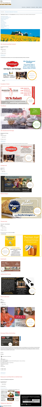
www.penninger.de (3, 55)
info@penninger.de (3, 372)
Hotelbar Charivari (3, 19)
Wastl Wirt (2, 20)
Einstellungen (29, 404)
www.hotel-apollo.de (3, 272)
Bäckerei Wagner (3, 24)
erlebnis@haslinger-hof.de (4, 173)
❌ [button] (40, 395)
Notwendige (24, 404)
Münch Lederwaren (3, 22)
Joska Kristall (2, 21)
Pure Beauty (2, 27)
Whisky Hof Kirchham (4, 26)
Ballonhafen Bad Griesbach (4, 16)
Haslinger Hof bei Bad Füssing (5, 25)
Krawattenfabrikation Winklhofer (5, 28)
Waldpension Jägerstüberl (4, 18)
